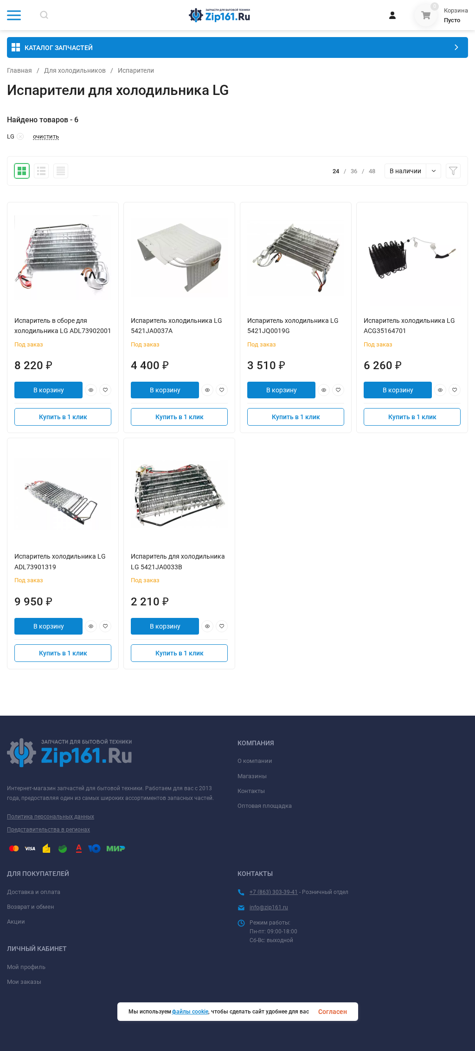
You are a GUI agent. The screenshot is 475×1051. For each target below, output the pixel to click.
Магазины (252, 776)
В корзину (48, 390)
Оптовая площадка (265, 805)
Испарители (136, 70)
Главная (19, 70)
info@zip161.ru (269, 907)
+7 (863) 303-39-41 (274, 892)
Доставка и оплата (33, 891)
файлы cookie (190, 1011)
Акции (16, 921)
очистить (46, 136)
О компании (255, 760)
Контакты (251, 790)
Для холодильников (75, 70)
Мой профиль (26, 966)
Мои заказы (24, 981)
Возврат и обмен (30, 906)
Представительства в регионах (48, 829)
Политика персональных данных (50, 816)
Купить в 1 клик (63, 417)
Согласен (332, 1011)
